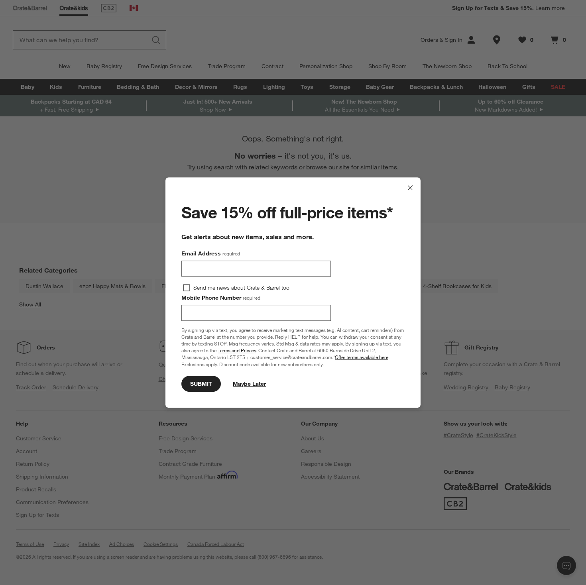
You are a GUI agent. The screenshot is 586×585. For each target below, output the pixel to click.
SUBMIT (201, 383)
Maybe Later (249, 383)
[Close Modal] (410, 187)
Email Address (210, 253)
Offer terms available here (361, 357)
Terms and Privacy (237, 350)
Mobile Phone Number (220, 297)
